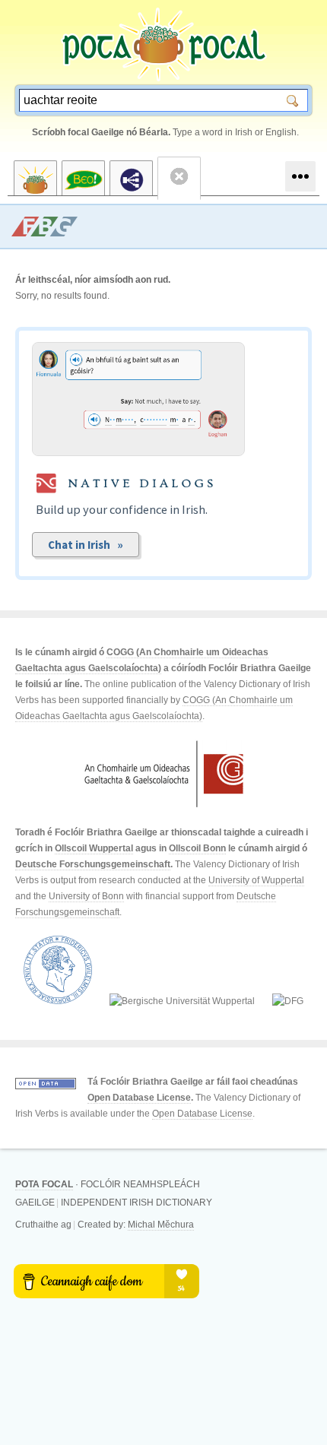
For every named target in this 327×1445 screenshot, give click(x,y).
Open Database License (139, 1097)
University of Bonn (86, 896)
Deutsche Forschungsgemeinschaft (92, 864)
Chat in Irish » (85, 544)
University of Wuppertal (256, 880)
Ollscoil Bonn (197, 848)
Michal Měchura (161, 1224)
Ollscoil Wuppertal (94, 848)
